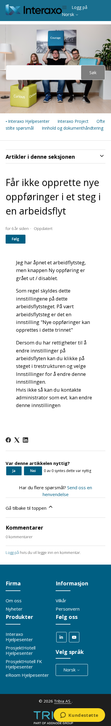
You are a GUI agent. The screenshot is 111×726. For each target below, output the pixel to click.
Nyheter (14, 609)
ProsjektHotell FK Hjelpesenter (24, 664)
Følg (15, 239)
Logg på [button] (79, 7)
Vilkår (61, 600)
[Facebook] (8, 440)
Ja (13, 470)
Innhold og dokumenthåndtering (72, 128)
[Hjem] (34, 13)
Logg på (12, 552)
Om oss (14, 600)
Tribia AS (63, 701)
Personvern (68, 609)
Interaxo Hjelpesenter (28, 121)
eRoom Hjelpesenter (27, 675)
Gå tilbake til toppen (27, 508)
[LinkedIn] (25, 440)
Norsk (68, 14)
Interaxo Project (73, 121)
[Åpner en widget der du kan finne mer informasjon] (79, 715)
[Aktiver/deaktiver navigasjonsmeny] (64, 7)
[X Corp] (17, 440)
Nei (33, 470)
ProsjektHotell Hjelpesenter (21, 650)
